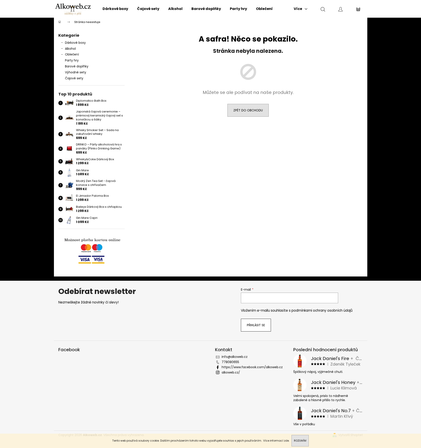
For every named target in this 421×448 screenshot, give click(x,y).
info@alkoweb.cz (235, 357)
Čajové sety (74, 78)
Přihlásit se (256, 325)
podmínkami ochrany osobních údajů (321, 310)
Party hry (72, 60)
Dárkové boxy (75, 42)
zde (286, 440)
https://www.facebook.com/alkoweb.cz (252, 367)
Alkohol (70, 48)
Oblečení (72, 54)
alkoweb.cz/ (231, 372)
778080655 (230, 362)
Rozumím (300, 440)
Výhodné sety (75, 72)
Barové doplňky (76, 66)
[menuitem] (115, 9)
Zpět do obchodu (248, 110)
